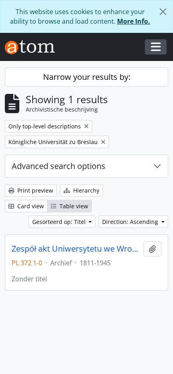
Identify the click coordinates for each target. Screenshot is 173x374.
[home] (33, 47)
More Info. (133, 21)
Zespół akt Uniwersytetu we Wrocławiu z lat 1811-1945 (76, 249)
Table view (73, 206)
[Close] (163, 11)
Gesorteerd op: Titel (59, 222)
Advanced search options (58, 166)
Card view (30, 206)
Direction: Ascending (131, 222)
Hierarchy (85, 190)
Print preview (34, 190)
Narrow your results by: (86, 76)
